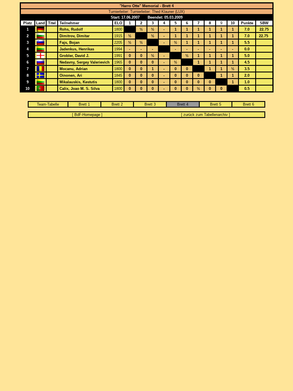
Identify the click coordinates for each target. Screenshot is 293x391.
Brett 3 (150, 104)
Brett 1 (84, 104)
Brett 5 (215, 104)
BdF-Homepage (87, 114)
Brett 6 (248, 104)
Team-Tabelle (48, 104)
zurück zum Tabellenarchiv (205, 114)
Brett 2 (117, 104)
